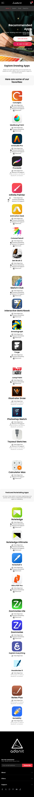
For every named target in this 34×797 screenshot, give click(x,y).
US (28, 49)
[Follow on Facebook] (2, 789)
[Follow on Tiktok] (20, 789)
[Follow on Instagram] (9, 789)
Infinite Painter (17, 195)
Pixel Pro (25, 8)
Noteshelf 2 (17, 565)
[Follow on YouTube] (16, 789)
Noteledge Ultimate (17, 542)
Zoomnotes (17, 632)
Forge (17, 352)
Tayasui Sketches (17, 441)
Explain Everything (17, 653)
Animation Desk (17, 216)
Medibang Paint (17, 125)
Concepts (17, 102)
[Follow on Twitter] (6, 789)
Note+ (14, 8)
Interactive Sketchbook (17, 310)
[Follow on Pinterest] (13, 789)
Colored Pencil (17, 238)
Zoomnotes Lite (17, 611)
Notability (17, 718)
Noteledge (17, 519)
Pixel (19, 8)
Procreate (17, 168)
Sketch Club (17, 287)
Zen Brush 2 (17, 260)
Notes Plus (17, 697)
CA (31, 49)
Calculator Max (17, 472)
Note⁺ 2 (8, 8)
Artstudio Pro (17, 145)
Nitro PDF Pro (17, 585)
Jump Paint (17, 377)
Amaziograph (17, 331)
